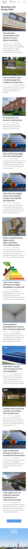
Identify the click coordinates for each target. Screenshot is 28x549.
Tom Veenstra (17, 42)
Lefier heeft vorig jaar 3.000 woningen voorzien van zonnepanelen (12, 369)
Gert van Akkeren (15, 122)
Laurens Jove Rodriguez (19, 84)
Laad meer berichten (14, 521)
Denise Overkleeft (16, 331)
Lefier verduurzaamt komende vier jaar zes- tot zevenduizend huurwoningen (14, 453)
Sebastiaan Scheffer (17, 373)
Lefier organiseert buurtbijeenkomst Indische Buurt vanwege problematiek (14, 326)
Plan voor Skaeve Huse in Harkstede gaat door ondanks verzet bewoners (13, 80)
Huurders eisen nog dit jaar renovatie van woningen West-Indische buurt (13, 411)
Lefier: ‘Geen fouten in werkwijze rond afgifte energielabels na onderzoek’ (14, 284)
